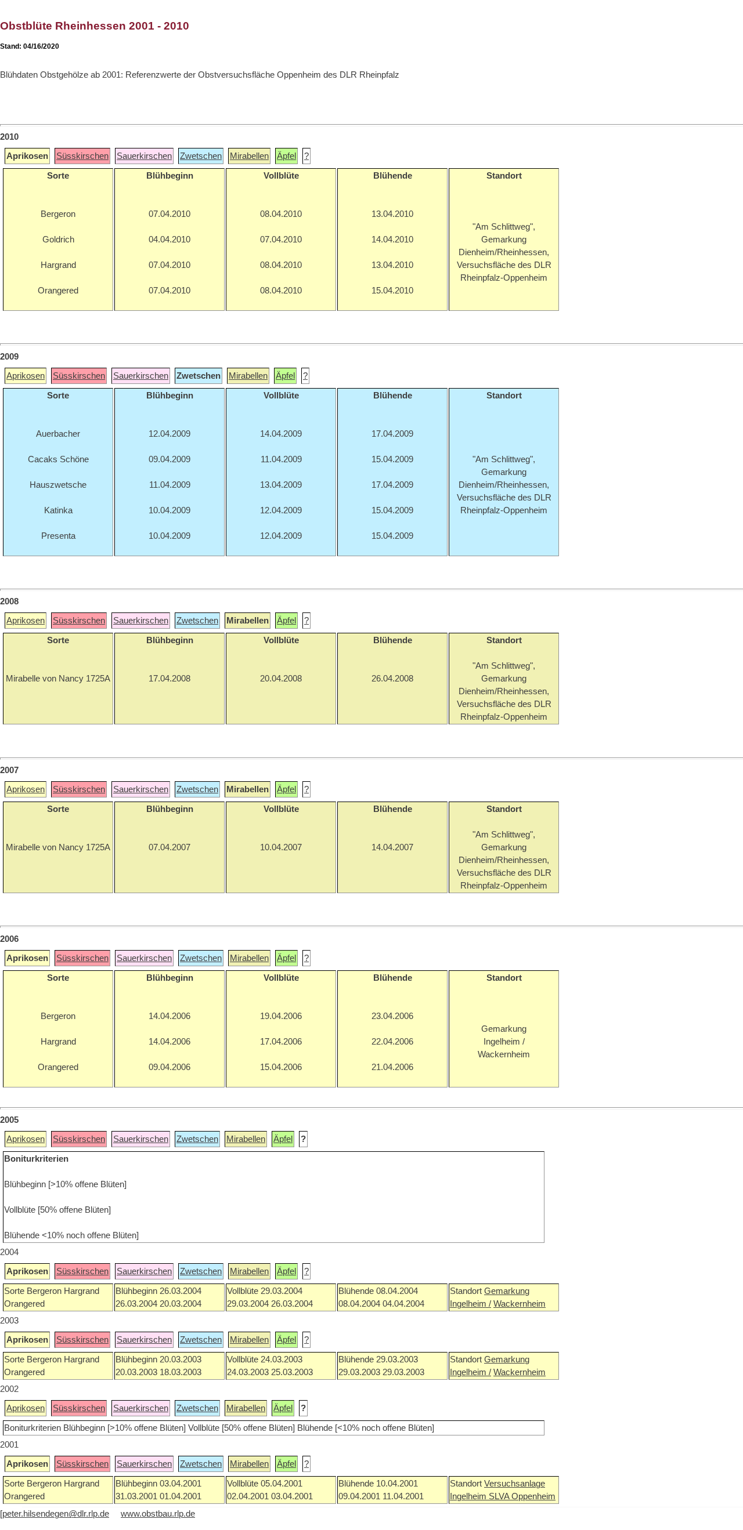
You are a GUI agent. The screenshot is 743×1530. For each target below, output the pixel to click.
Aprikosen (25, 375)
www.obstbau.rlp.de (158, 1513)
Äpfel (286, 156)
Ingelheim (469, 1496)
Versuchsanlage (514, 1483)
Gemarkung (506, 1291)
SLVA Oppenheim (522, 1496)
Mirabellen (249, 156)
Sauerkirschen (144, 156)
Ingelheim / (470, 1303)
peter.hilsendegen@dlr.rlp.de (55, 1513)
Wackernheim (519, 1303)
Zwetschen (201, 156)
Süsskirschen (82, 156)
